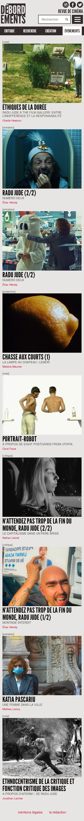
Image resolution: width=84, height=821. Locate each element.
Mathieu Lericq (11, 709)
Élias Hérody (10, 202)
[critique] (7, 455)
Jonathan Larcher (12, 798)
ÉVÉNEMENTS (72, 30)
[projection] (8, 291)
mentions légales (30, 812)
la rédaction (57, 812)
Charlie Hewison (11, 120)
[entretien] (8, 127)
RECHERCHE (29, 30)
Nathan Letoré (10, 538)
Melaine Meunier (12, 366)
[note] (5, 42)
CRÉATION (50, 30)
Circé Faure (9, 449)
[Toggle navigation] (77, 19)
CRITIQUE (9, 30)
